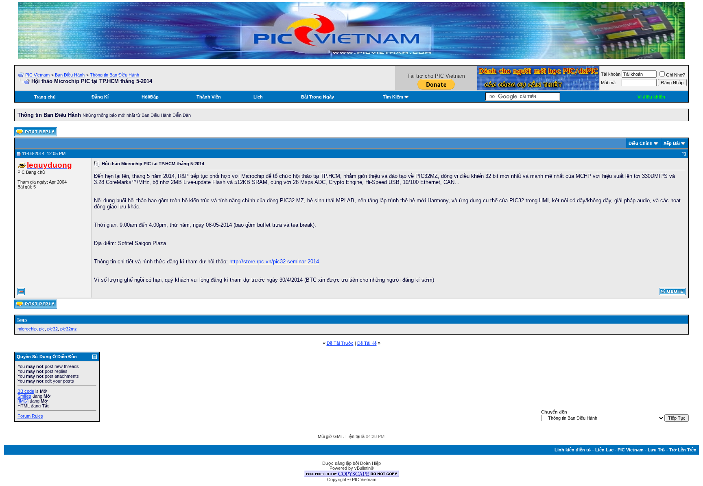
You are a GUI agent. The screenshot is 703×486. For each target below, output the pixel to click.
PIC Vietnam (37, 74)
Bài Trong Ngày (317, 96)
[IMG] (22, 400)
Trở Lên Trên (682, 449)
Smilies (24, 396)
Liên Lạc (604, 449)
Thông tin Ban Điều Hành (114, 74)
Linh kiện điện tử (573, 449)
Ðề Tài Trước (340, 343)
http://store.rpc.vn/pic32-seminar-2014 (274, 261)
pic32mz (68, 328)
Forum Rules (30, 416)
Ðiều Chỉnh (641, 143)
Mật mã (608, 82)
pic (42, 328)
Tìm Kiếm (393, 96)
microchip (27, 328)
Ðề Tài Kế (367, 343)
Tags (22, 319)
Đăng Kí (100, 96)
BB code (25, 391)
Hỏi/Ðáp (150, 96)
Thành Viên (208, 96)
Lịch (258, 96)
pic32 (52, 328)
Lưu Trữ (656, 449)
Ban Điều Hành (70, 74)
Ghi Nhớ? (675, 74)
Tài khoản (610, 74)
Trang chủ (45, 96)
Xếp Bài (672, 143)
